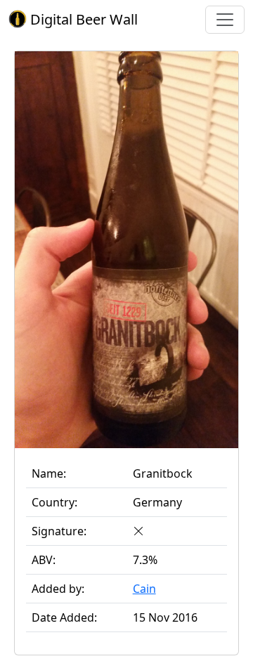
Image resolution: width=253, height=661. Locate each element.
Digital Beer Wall (82, 19)
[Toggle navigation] (225, 20)
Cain (144, 588)
